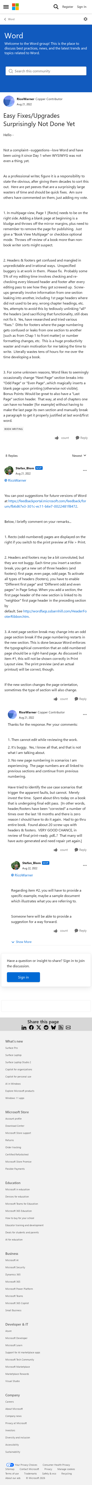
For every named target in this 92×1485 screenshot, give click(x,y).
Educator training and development (24, 1225)
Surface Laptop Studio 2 (18, 1062)
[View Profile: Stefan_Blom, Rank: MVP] (8, 470)
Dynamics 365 (13, 1274)
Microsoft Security (15, 1267)
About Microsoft (14, 1408)
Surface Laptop (13, 1055)
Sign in (23, 977)
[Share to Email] (68, 1027)
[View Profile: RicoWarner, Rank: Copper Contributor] (9, 101)
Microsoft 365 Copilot (17, 1303)
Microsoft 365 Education (18, 1210)
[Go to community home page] (15, 6)
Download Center (14, 1125)
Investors (10, 1430)
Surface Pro (11, 1047)
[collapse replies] (46, 464)
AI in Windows (13, 1083)
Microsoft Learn (13, 1345)
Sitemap (9, 1469)
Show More (23, 942)
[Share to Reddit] (46, 1027)
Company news (13, 1416)
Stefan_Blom (25, 468)
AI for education (14, 1239)
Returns (9, 1140)
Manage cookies (66, 1469)
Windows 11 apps (14, 1098)
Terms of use (12, 1473)
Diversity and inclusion (17, 1437)
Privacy (48, 1469)
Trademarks (30, 1473)
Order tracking (13, 1147)
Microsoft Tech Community (19, 1359)
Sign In (81, 6)
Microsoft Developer (16, 1338)
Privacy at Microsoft (16, 1423)
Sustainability (12, 1451)
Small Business (13, 1310)
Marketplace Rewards (17, 1374)
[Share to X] (38, 1027)
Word (11, 19)
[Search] (56, 6)
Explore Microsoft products (19, 1090)
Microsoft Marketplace (17, 1366)
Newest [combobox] (79, 455)
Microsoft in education (17, 1189)
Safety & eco (49, 1473)
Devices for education (17, 1196)
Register (67, 6)
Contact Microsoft (29, 1469)
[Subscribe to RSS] (61, 1027)
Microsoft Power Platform (19, 1288)
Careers (9, 1401)
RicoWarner (25, 99)
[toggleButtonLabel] (85, 19)
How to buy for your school (19, 1218)
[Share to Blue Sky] (53, 1027)
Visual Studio (12, 1381)
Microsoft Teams (14, 1296)
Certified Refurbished (16, 1154)
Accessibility (12, 1444)
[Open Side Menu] (6, 6)
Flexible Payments (15, 1168)
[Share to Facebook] (31, 1027)
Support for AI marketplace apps (22, 1352)
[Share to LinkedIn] (24, 1027)
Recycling (66, 1473)
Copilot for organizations (18, 1069)
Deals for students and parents (22, 1232)
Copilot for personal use (18, 1076)
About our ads (13, 1478)
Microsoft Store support (18, 1133)
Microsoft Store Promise (18, 1161)
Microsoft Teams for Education (21, 1203)
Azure (8, 1331)
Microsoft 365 (12, 1281)
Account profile (13, 1118)
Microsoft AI (12, 1260)
